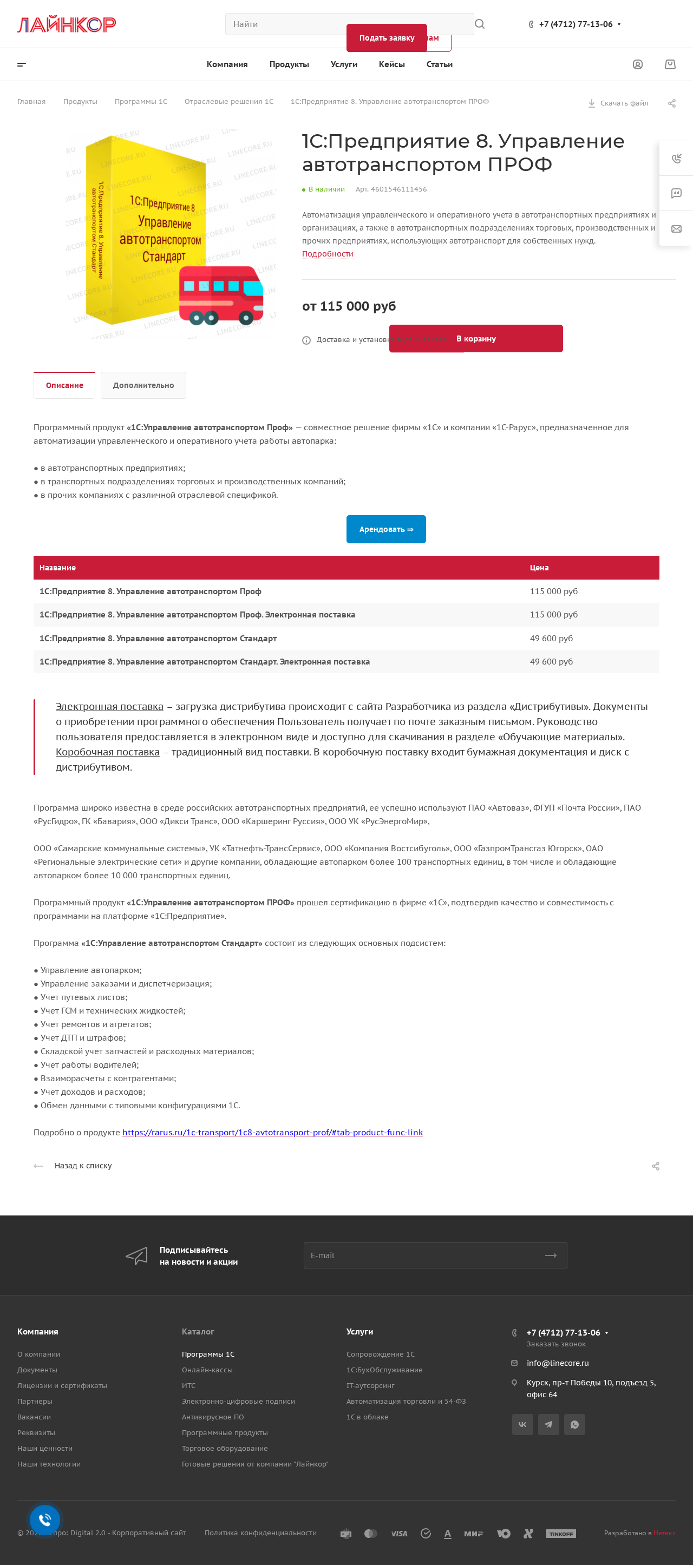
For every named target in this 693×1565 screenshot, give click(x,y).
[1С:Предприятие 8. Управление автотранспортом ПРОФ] (171, 234)
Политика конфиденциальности (261, 1532)
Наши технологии (49, 1464)
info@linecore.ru (558, 1363)
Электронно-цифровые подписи (238, 1401)
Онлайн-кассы (207, 1370)
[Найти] (482, 24)
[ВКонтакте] (522, 1424)
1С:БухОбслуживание (384, 1370)
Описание (64, 385)
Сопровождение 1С (380, 1354)
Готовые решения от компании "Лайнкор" (255, 1464)
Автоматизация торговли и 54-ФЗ (406, 1401)
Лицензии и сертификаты (62, 1385)
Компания (37, 1331)
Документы (37, 1370)
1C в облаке (367, 1417)
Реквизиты (36, 1432)
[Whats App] (574, 1424)
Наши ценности (45, 1448)
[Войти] (638, 65)
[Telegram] (548, 1424)
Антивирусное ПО (213, 1417)
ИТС (188, 1385)
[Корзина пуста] (670, 65)
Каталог (198, 1331)
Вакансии (34, 1417)
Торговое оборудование (225, 1448)
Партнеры (35, 1401)
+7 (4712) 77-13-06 (576, 24)
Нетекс (664, 1533)
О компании (38, 1354)
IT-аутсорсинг (370, 1385)
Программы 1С (208, 1354)
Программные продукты (225, 1432)
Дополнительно (143, 385)
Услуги (359, 1331)
